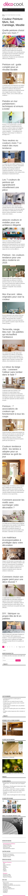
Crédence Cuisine (7, 846)
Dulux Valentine (7, 864)
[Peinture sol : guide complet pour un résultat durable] (13, 83)
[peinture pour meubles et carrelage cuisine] (12, 735)
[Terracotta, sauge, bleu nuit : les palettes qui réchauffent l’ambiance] (13, 351)
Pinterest (5, 892)
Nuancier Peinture (7, 877)
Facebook (5, 890)
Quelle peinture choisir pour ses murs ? (13, 31)
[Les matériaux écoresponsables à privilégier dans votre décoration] (13, 559)
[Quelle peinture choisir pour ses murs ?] (13, 47)
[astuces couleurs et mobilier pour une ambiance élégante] (13, 239)
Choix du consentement (8, 888)
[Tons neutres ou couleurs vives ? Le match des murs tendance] (13, 162)
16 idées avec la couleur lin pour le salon (13, 701)
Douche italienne (7, 845)
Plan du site (6, 882)
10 (16, 646)
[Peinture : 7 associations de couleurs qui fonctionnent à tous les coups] (13, 430)
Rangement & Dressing (8, 855)
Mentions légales (7, 887)
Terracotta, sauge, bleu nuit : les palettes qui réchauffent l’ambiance (13, 333)
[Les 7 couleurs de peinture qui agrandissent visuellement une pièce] (13, 204)
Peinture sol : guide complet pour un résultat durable (11, 67)
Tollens (4, 866)
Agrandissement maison (9, 848)
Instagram (5, 891)
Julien (4, 868)
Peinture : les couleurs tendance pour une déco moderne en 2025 (13, 259)
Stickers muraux (7, 856)
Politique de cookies (8, 883)
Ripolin (4, 869)
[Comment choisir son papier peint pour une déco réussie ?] (13, 596)
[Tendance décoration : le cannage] (12, 756)
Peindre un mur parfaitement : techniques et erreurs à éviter (12, 105)
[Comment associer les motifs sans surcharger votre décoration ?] (13, 521)
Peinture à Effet (6, 874)
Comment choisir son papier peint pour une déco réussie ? (12, 579)
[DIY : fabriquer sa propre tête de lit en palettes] (13, 632)
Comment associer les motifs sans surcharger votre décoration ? (13, 504)
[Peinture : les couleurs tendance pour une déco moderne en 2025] (13, 276)
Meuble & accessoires (8, 854)
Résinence (5, 867)
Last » (4, 650)
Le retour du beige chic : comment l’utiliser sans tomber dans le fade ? (12, 371)
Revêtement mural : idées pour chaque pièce (14, 790)
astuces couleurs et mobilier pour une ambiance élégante (12, 222)
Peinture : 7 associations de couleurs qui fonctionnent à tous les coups (13, 411)
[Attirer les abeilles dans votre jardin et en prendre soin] (12, 772)
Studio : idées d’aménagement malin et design (14, 794)
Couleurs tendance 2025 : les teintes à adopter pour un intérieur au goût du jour (11, 451)
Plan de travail (6, 847)
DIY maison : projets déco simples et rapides (14, 789)
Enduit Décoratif (7, 875)
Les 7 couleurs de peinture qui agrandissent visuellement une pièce (11, 184)
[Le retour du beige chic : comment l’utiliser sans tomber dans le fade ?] (13, 388)
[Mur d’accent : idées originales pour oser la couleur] (13, 313)
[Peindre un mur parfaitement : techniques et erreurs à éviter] (13, 123)
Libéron (5, 870)
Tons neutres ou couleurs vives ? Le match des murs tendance (11, 144)
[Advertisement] (14, 680)
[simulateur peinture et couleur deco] (12, 834)
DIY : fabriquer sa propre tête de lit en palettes (11, 616)
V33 (4, 863)
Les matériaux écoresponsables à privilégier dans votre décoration (12, 541)
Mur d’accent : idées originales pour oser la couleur (13, 297)
